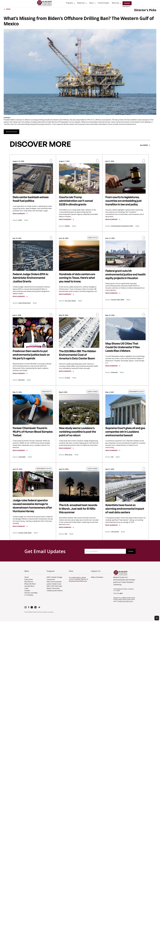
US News (67, 378)
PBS (112, 457)
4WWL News (68, 454)
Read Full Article (11, 132)
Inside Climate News (24, 303)
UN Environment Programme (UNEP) (122, 226)
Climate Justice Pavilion (55, 591)
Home (26, 577)
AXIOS (20, 220)
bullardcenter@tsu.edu (125, 601)
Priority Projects (103, 3)
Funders (27, 591)
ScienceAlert (22, 457)
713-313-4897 (118, 593)
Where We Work (30, 584)
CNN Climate (115, 531)
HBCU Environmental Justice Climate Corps (54, 583)
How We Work (29, 586)
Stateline (67, 226)
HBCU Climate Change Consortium (54, 578)
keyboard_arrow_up (156, 618)
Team (26, 588)
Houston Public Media (117, 299)
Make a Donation (97, 577)
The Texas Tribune (70, 301)
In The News (28, 595)
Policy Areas (28, 579)
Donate (127, 3)
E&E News (21, 380)
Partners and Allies (31, 593)
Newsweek (114, 372)
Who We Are (28, 582)
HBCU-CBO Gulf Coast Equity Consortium (54, 587)
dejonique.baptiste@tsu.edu (78, 581)
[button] (70, 3)
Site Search (126, 6)
